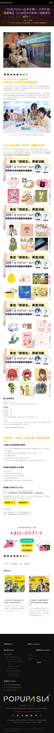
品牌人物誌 (32, 591)
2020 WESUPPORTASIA (13, 671)
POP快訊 (30, 20)
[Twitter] (36, 715)
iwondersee (12, 730)
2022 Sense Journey (13, 657)
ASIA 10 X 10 (8, 654)
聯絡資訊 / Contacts (10, 681)
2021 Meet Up (12, 668)
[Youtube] (27, 715)
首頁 (25, 20)
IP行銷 (5, 563)
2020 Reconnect (13, 673)
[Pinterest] (31, 715)
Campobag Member (11, 597)
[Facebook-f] (13, 715)
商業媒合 (12, 66)
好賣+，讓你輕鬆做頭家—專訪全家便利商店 (15, 514)
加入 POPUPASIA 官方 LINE (18, 404)
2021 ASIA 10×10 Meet (13, 659)
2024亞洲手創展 (13, 563)
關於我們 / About (9, 650)
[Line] (17, 715)
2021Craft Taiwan (14, 666)
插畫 (21, 563)
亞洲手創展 (6, 66)
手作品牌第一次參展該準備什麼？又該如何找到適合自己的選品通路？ (39, 602)
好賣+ (31, 86)
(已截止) (10, 502)
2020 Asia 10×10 (14, 676)
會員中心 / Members (34, 644)
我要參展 (6, 644)
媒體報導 (13, 591)
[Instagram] (22, 715)
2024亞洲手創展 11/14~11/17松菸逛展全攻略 (16, 512)
